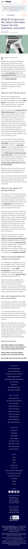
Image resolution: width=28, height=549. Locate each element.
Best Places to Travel (14, 443)
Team (14, 462)
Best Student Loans (14, 398)
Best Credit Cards (14, 382)
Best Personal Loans (14, 406)
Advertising (14, 478)
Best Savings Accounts (14, 387)
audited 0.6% (7, 204)
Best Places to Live (14, 441)
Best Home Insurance (14, 414)
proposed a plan (20, 242)
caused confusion (10, 79)
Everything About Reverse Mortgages (14, 379)
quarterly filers (21, 274)
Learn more (16, 10)
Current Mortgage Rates (14, 368)
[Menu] (2, 1)
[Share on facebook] (9, 492)
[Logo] (8, 1)
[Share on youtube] (18, 492)
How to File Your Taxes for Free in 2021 (14, 358)
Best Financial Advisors (14, 422)
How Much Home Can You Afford (14, 374)
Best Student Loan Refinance (14, 400)
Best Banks (14, 384)
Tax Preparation (11, 15)
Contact (14, 459)
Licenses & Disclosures (14, 475)
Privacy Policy (14, 465)
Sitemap (14, 481)
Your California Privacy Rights (14, 473)
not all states (11, 73)
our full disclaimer (19, 539)
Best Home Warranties (14, 419)
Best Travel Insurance (14, 446)
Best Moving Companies (14, 390)
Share (24, 15)
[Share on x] (12, 492)
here (19, 544)
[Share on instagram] (15, 492)
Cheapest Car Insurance (14, 411)
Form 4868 (4, 143)
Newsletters (14, 430)
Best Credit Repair (14, 403)
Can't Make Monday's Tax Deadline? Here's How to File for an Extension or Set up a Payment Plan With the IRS (13, 347)
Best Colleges (14, 435)
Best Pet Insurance (14, 449)
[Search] (4, 1)
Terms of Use (14, 467)
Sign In (24, 1)
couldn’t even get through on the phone (13, 238)
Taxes (2, 15)
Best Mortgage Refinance (14, 376)
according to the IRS (18, 252)
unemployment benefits (8, 75)
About (14, 457)
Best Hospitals (14, 438)
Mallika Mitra (5, 31)
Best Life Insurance (14, 416)
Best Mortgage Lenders (14, 371)
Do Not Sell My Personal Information (14, 470)
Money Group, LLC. (13, 526)
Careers (14, 483)
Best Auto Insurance (14, 408)
